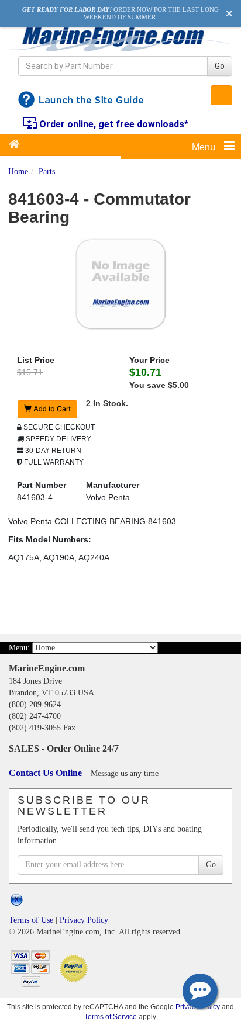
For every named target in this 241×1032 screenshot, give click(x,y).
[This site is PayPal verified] (75, 967)
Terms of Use (31, 920)
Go (220, 66)
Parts (47, 171)
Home (18, 171)
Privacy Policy (84, 920)
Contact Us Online (46, 773)
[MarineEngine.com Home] (120, 39)
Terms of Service (110, 1016)
